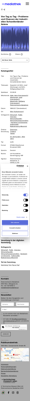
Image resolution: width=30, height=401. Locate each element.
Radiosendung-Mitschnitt (18, 126)
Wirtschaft (13, 115)
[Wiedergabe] (2, 48)
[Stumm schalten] (18, 48)
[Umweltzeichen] (3, 392)
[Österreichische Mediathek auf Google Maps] (15, 354)
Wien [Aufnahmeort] (17, 111)
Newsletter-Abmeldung (9, 376)
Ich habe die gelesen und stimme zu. (16, 321)
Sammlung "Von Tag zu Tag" (10, 265)
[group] (15, 60)
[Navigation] (27, 3)
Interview (13, 117)
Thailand (13, 131)
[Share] (15, 48)
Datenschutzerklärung (8, 369)
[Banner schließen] (27, 166)
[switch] (25, 200)
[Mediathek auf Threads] (17, 392)
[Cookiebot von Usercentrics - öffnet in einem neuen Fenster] (17, 166)
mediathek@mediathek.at (10, 287)
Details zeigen (21, 217)
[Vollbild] (27, 48)
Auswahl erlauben (15, 228)
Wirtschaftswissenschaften (19, 120)
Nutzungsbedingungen (8, 367)
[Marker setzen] (21, 48)
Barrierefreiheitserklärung (9, 371)
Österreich (13, 129)
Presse (3, 373)
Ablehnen (15, 233)
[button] (24, 48)
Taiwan (12, 133)
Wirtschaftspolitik (16, 119)
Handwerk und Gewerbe (19, 122)
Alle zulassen (15, 222)
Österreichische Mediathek (19, 105)
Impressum (4, 364)
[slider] (15, 50)
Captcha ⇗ (22, 329)
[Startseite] (11, 4)
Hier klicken (15, 327)
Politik (20, 115)
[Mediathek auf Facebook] (8, 393)
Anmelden (6, 334)
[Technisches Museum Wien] (9, 380)
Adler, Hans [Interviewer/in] (19, 95)
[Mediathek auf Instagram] (13, 392)
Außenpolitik (14, 124)
